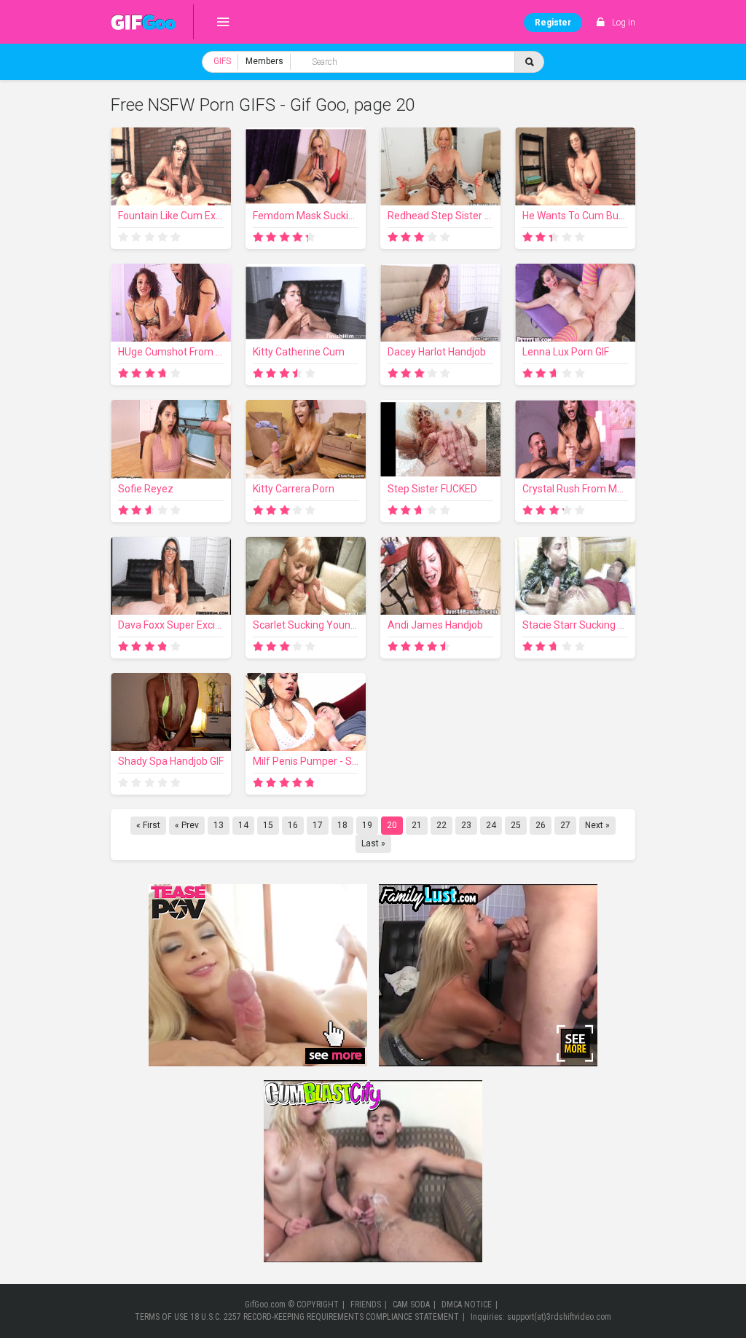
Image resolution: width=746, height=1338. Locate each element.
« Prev (187, 825)
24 (491, 825)
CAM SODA (411, 1304)
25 (516, 825)
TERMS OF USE (161, 1317)
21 (417, 825)
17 (318, 825)
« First (148, 825)
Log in (623, 22)
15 (268, 825)
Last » (373, 843)
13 (218, 825)
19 (367, 825)
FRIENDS (365, 1304)
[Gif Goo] (143, 22)
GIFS (222, 61)
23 (466, 825)
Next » (597, 825)
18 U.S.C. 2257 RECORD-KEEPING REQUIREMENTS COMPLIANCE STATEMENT (324, 1317)
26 (540, 825)
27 (565, 825)
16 (293, 825)
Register (553, 22)
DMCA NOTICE (466, 1304)
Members (264, 61)
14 (243, 825)
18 (342, 825)
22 (441, 825)
